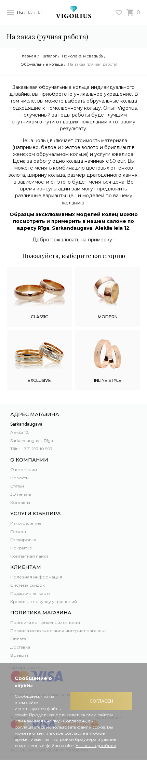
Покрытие (21, 547)
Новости (19, 477)
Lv (30, 12)
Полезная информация (36, 576)
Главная (28, 56)
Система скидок (27, 585)
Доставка (20, 647)
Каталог (49, 56)
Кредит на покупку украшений (43, 601)
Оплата (18, 638)
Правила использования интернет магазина (58, 630)
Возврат (19, 655)
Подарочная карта (30, 593)
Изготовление (26, 523)
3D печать (20, 494)
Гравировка (23, 539)
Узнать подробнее (96, 745)
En (40, 12)
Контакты (20, 502)
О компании (23, 469)
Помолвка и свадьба (82, 56)
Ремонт (18, 531)
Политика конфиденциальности (45, 622)
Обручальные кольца (42, 64)
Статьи (17, 486)
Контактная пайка (29, 556)
